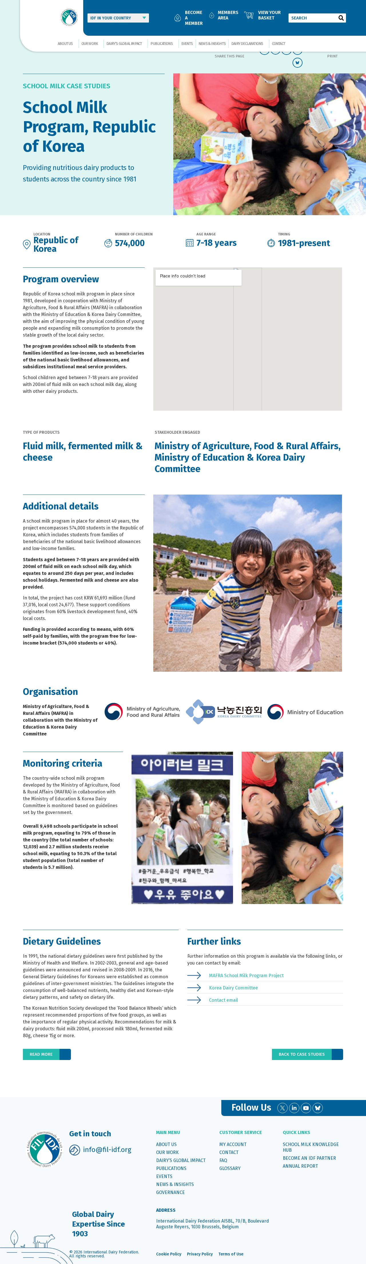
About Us (65, 43)
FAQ (223, 1160)
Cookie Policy (168, 1254)
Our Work (89, 43)
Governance (170, 1192)
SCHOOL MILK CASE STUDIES (66, 86)
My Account (232, 1144)
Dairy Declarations (247, 43)
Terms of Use (230, 1254)
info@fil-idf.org (107, 1150)
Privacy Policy (200, 1254)
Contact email (223, 1000)
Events (187, 43)
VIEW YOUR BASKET (269, 15)
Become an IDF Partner (309, 1158)
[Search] (341, 18)
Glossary (229, 1168)
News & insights (212, 43)
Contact (278, 43)
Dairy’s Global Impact (124, 43)
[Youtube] (306, 1108)
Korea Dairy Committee (233, 988)
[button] (47, 1054)
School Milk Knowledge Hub (311, 1147)
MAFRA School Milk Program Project (246, 975)
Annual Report (300, 1166)
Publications (161, 43)
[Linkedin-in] (294, 1108)
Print (332, 56)
